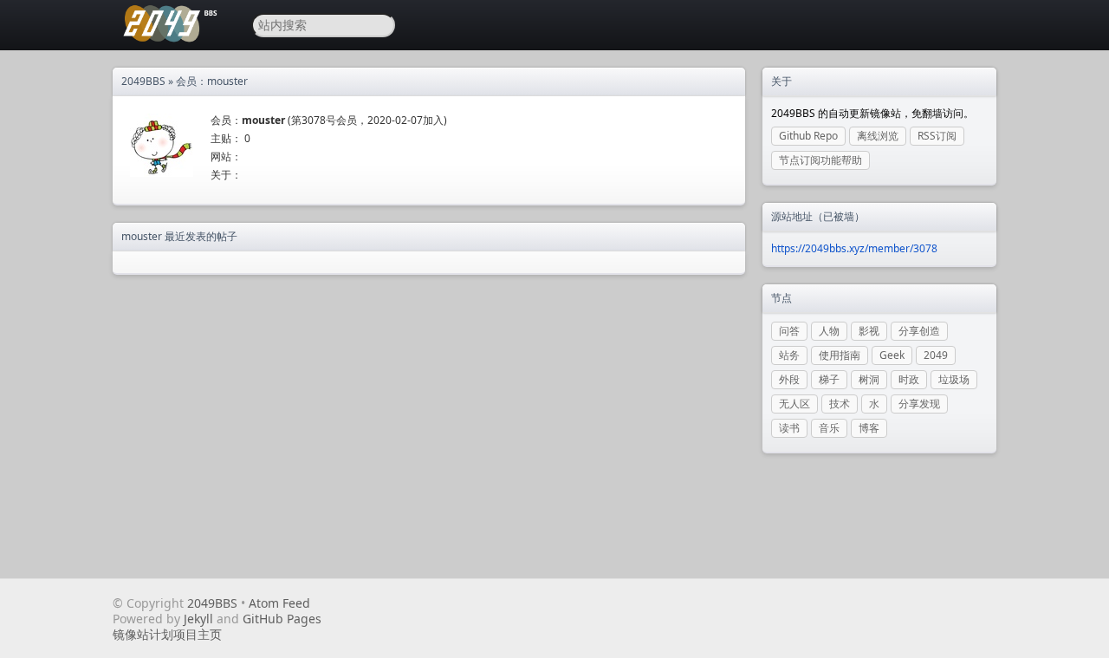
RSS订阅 (937, 135)
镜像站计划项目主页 (167, 634)
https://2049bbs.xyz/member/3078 (854, 248)
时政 (908, 379)
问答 (789, 330)
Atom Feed (279, 603)
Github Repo (808, 135)
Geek (892, 355)
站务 (789, 355)
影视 (869, 330)
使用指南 (839, 355)
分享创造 (919, 330)
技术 (839, 403)
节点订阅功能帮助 (820, 160)
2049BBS (143, 81)
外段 (789, 379)
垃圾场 (954, 379)
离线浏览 (877, 135)
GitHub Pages (282, 618)
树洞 (869, 379)
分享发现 (919, 403)
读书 (789, 427)
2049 (936, 355)
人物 (829, 330)
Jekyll (198, 618)
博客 (869, 427)
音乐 (829, 427)
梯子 (829, 379)
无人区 (794, 403)
